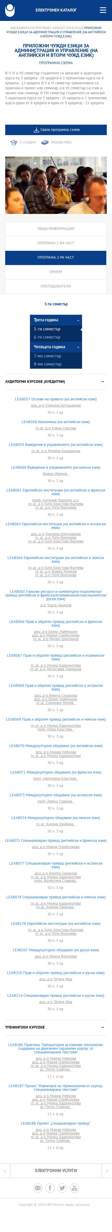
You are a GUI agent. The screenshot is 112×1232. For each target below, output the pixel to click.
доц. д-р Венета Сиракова (56, 696)
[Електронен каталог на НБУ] (10, 10)
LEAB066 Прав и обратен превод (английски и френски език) (55, 624)
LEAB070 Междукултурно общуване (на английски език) (56, 746)
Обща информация (56, 228)
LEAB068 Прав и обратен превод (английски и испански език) (56, 688)
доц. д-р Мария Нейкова (56, 752)
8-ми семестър (47, 364)
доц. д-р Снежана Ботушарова (56, 406)
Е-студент (28, 142)
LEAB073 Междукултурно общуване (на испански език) (56, 795)
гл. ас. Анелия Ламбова (56, 824)
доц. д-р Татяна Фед (55, 979)
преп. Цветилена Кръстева (55, 779)
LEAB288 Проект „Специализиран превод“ (56, 1124)
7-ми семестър (47, 356)
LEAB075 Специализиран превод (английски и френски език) (56, 841)
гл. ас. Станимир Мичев (56, 703)
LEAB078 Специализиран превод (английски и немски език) (55, 897)
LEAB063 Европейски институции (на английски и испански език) (56, 526)
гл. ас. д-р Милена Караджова (56, 451)
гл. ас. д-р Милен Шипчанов (56, 639)
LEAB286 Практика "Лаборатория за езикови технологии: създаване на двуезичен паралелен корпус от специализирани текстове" (55, 1048)
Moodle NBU (61, 142)
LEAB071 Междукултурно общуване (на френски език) (55, 773)
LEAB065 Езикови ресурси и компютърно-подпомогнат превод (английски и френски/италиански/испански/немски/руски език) (56, 595)
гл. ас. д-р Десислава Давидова (55, 669)
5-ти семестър (47, 329)
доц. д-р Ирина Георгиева (56, 957)
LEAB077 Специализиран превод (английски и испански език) (56, 865)
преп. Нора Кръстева (56, 730)
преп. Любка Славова (56, 802)
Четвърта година (49, 347)
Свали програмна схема (60, 130)
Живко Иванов (56, 474)
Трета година (46, 320)
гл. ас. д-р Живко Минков (56, 572)
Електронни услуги (56, 1171)
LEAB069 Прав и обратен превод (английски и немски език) (56, 720)
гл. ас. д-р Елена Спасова (55, 428)
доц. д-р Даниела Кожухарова (56, 534)
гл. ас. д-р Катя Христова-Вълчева (55, 504)
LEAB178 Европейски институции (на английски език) (56, 924)
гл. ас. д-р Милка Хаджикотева (56, 666)
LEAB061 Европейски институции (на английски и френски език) (56, 492)
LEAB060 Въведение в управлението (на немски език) (55, 468)
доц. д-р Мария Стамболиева (55, 636)
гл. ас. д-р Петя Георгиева (55, 508)
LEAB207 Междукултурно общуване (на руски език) (56, 950)
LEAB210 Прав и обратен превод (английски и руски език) (55, 973)
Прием (55, 272)
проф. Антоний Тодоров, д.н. (55, 500)
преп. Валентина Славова (56, 881)
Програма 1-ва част (55, 243)
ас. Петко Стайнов (56, 1070)
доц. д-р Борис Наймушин (55, 632)
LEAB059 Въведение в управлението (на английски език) (56, 445)
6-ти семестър (47, 337)
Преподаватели (56, 286)
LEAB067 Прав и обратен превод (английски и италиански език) (55, 657)
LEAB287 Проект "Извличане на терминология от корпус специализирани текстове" (56, 1088)
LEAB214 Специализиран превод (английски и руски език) (55, 996)
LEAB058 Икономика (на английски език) (56, 422)
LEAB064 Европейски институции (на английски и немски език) (56, 560)
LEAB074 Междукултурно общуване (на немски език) (55, 818)
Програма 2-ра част (56, 257)
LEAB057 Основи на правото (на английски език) (56, 399)
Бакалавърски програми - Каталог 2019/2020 (46, 28)
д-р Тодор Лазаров (55, 605)
